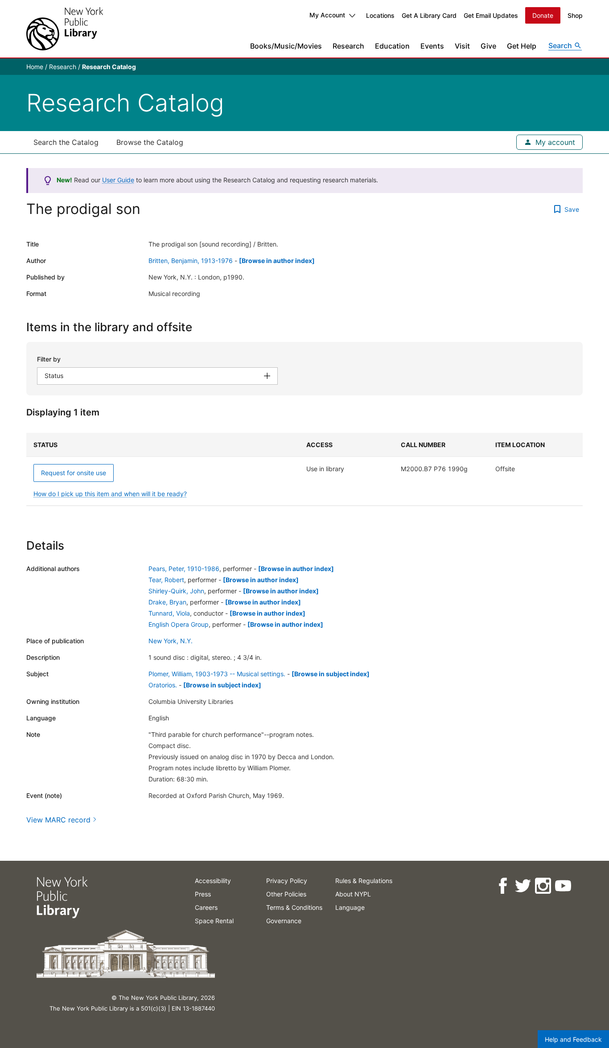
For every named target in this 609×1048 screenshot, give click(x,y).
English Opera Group (178, 624)
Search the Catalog (66, 142)
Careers (206, 907)
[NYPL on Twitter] (522, 886)
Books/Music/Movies (286, 45)
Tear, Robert (166, 580)
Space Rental (214, 921)
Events (432, 45)
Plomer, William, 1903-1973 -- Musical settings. (216, 674)
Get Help (521, 45)
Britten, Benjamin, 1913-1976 (190, 260)
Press (203, 894)
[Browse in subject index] (331, 674)
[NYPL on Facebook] (502, 886)
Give (488, 45)
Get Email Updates (491, 15)
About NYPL (353, 894)
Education (392, 45)
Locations (380, 15)
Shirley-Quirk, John (176, 591)
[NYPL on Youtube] (562, 886)
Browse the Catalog (149, 142)
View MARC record (58, 819)
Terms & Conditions (294, 907)
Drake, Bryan (167, 602)
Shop (575, 15)
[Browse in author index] (277, 260)
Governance (283, 921)
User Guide (118, 180)
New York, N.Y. (170, 641)
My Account (327, 15)
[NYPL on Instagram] (542, 886)
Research (348, 45)
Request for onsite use (73, 473)
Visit (462, 45)
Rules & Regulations (363, 880)
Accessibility (213, 880)
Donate (542, 15)
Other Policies (286, 894)
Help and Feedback (573, 1039)
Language (350, 907)
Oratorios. (162, 685)
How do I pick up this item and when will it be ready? (110, 493)
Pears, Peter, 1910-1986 (183, 568)
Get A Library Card (429, 15)
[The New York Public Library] (64, 28)
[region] (304, 469)
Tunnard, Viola (169, 613)
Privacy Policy (286, 880)
